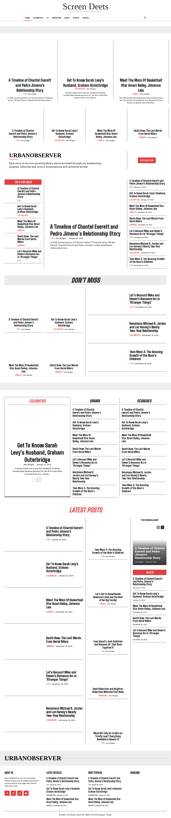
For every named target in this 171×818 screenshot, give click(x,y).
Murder (143, 137)
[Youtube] (26, 793)
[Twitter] (19, 793)
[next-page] (39, 480)
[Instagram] (13, 793)
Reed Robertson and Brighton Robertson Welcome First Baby (108, 690)
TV (47, 18)
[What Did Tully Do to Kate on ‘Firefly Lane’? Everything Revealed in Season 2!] (108, 717)
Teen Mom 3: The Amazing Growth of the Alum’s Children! (147, 260)
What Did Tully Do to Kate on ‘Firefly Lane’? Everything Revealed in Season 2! (108, 736)
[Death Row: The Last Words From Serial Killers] (147, 120)
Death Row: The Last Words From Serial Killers (148, 132)
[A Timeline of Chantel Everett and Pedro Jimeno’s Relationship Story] (30, 60)
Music (67, 18)
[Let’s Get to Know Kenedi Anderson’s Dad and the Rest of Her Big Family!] (108, 578)
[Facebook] (7, 793)
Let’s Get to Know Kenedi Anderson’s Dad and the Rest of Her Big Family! (108, 597)
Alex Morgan (32, 94)
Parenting (56, 18)
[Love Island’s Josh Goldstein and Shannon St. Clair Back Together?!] (108, 625)
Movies (86, 18)
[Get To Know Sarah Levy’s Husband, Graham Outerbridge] (85, 60)
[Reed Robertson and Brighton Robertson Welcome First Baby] (108, 673)
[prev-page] (35, 480)
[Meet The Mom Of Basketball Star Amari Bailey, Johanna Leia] (141, 60)
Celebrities (38, 18)
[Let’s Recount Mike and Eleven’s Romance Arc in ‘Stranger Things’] (10, 255)
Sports (76, 18)
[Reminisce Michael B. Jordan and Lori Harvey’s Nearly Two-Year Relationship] (107, 329)
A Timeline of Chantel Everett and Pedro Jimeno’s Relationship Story (30, 85)
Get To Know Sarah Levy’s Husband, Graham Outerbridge (65, 133)
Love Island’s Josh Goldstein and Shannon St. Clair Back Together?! (108, 644)
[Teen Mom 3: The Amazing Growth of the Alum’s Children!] (107, 357)
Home (27, 18)
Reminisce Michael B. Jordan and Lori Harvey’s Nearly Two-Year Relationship (146, 246)
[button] (145, 18)
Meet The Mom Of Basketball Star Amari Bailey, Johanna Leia (141, 85)
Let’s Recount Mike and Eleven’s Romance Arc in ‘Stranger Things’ (29, 254)
